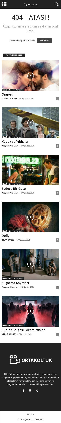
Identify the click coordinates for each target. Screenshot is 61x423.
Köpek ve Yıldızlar (15, 141)
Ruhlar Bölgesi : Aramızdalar (23, 330)
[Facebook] (24, 391)
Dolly (5, 236)
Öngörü (7, 94)
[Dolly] (30, 217)
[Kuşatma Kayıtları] (30, 264)
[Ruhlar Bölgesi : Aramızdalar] (30, 311)
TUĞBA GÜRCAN (9, 98)
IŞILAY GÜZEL (8, 240)
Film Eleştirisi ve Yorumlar (12, 90)
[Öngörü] (30, 75)
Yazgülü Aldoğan (10, 146)
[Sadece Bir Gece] (30, 170)
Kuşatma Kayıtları (15, 283)
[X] (37, 391)
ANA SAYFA (45, 41)
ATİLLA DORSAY (9, 334)
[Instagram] (30, 391)
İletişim (30, 414)
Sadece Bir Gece (14, 189)
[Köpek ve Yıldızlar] (30, 122)
